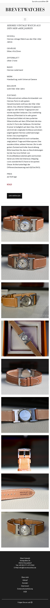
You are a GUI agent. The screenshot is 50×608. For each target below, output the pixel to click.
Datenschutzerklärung (25, 589)
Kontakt (25, 583)
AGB (25, 592)
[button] (47, 1)
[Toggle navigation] (25, 19)
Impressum (25, 586)
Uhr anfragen (14, 196)
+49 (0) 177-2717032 (26, 565)
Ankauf (25, 580)
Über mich (25, 577)
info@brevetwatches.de (27, 568)
